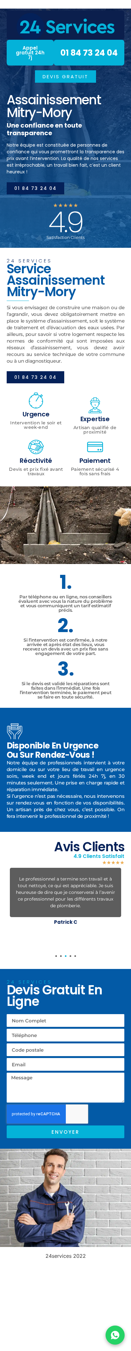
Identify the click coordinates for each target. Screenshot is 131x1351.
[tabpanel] (66, 898)
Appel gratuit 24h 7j (30, 53)
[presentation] (56, 956)
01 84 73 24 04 (89, 53)
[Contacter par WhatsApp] (115, 1335)
